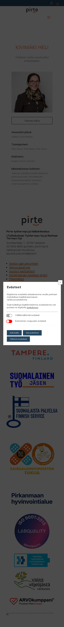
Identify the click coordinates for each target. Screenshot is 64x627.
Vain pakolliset (32, 333)
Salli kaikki (14, 333)
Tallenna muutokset (18, 339)
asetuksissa (32, 307)
